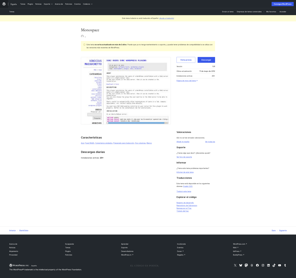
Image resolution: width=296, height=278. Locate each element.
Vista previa (185, 60)
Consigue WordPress (282, 4)
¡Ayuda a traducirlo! (166, 18)
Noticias (12, 248)
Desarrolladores (127, 251)
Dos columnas (140, 143)
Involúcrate (181, 244)
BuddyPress (238, 255)
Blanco (149, 143)
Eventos (180, 248)
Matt (236, 248)
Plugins (68, 251)
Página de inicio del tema (186, 81)
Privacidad (13, 255)
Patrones (68, 255)
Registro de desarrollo (185, 203)
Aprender (124, 244)
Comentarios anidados (103, 143)
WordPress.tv (127, 255)
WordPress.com (240, 244)
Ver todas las (210, 142)
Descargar (206, 60)
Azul (82, 143)
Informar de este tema (185, 172)
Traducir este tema (184, 191)
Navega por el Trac (184, 208)
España (34, 266)
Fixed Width (89, 143)
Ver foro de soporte (184, 157)
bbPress (237, 251)
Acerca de (13, 244)
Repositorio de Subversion (187, 205)
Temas (11, 12)
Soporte (124, 248)
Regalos (181, 255)
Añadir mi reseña (183, 142)
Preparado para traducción (123, 143)
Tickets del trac (183, 211)
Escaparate (69, 244)
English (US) (188, 186)
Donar (180, 251)
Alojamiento (13, 251)
